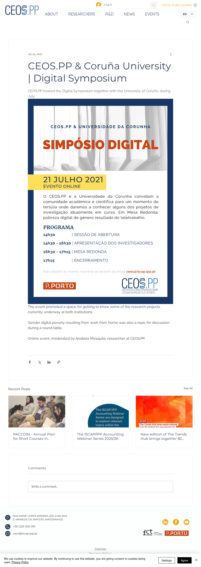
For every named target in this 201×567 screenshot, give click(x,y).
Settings (167, 560)
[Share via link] (58, 362)
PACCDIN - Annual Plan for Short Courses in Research (34, 436)
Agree (184, 560)
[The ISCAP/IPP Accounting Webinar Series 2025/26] (100, 411)
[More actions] (170, 54)
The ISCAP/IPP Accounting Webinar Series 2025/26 (100, 436)
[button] (188, 21)
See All (188, 388)
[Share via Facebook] (30, 362)
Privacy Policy (20, 562)
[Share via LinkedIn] (49, 362)
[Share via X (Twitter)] (39, 362)
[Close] (196, 560)
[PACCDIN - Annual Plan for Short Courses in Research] (36, 411)
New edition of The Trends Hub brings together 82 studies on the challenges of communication (164, 436)
